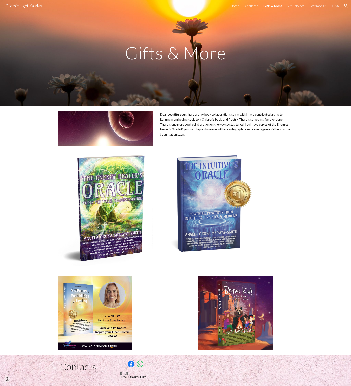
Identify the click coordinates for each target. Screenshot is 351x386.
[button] (346, 6)
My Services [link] (295, 6)
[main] (175, 52)
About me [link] (251, 6)
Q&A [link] (335, 6)
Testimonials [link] (318, 6)
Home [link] (234, 6)
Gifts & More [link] (272, 6)
